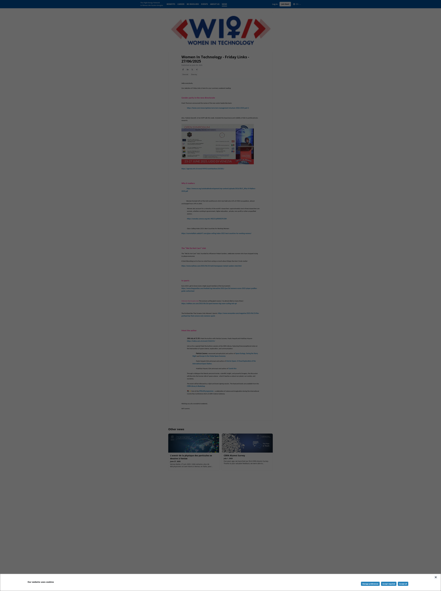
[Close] (435, 577)
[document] (220, 582)
